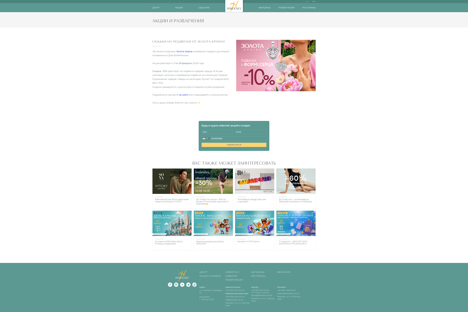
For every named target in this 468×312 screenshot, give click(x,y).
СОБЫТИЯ (203, 8)
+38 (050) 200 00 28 (234, 297)
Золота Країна (184, 51)
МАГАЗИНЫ (265, 8)
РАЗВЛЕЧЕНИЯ (286, 8)
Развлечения (234, 280)
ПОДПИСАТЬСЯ (234, 145)
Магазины (257, 272)
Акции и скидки (210, 276)
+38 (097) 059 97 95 (286, 290)
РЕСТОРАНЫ (309, 8)
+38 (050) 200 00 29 (234, 290)
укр (307, 1)
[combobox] (206, 139)
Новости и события (232, 274)
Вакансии (283, 272)
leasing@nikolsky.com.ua (261, 295)
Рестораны (258, 276)
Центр (203, 272)
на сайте (183, 95)
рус (314, 1)
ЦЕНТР (156, 8)
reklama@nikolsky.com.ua (288, 294)
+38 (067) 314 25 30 (260, 290)
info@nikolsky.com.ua (234, 300)
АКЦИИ (179, 8)
